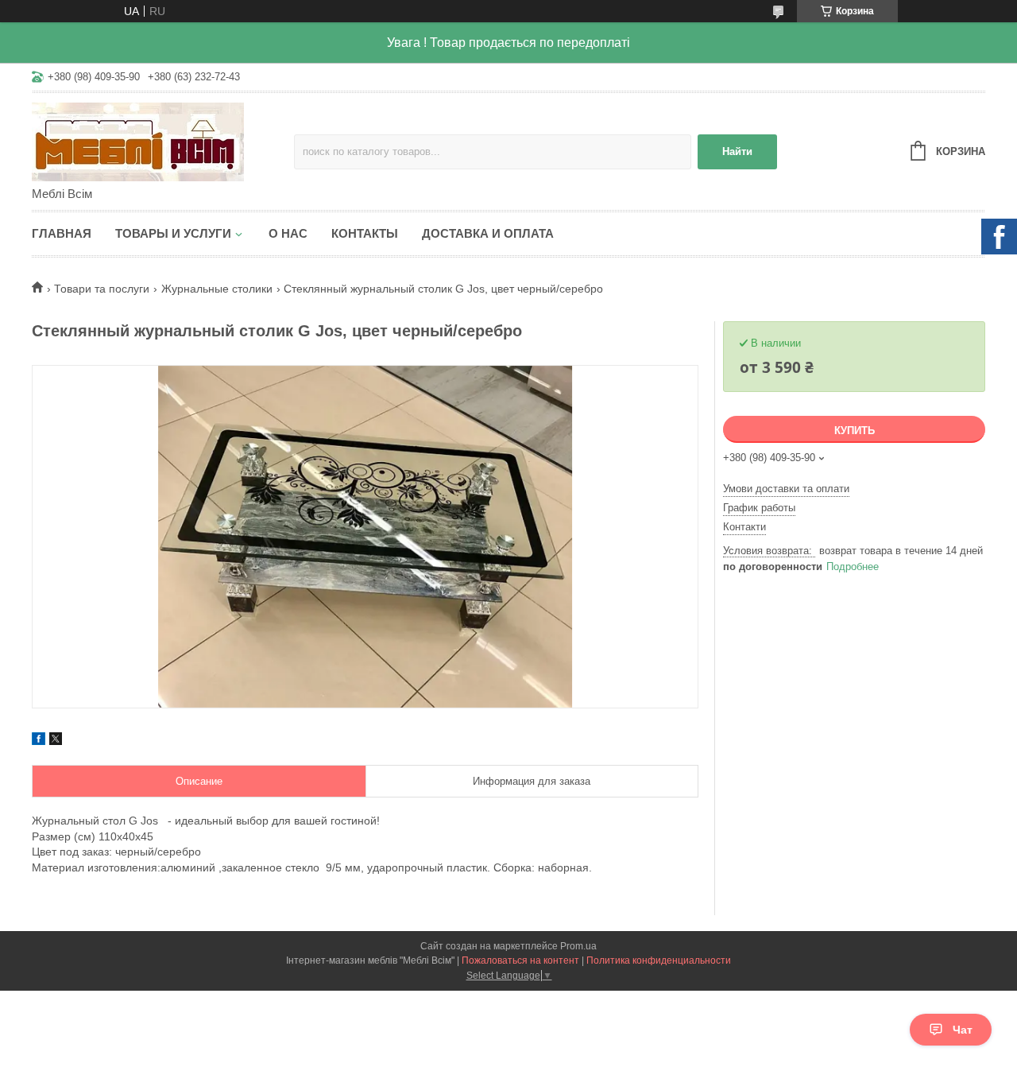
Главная (61, 233)
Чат (963, 1029)
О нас (288, 233)
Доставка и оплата (488, 233)
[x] (55, 741)
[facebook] (38, 741)
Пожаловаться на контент (520, 960)
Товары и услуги (173, 233)
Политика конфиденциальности (658, 960)
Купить (854, 431)
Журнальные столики (217, 288)
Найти (737, 151)
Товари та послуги (101, 288)
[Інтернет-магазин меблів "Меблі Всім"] (163, 140)
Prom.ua (578, 946)
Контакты (364, 233)
